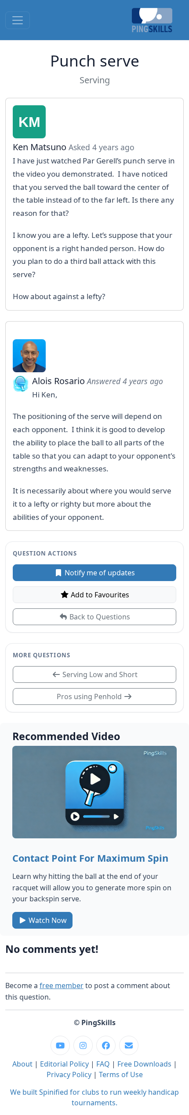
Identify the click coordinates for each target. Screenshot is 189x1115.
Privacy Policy (69, 1074)
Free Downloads (144, 1064)
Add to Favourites (99, 595)
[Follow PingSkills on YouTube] (60, 1045)
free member (62, 985)
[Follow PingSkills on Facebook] (106, 1045)
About (22, 1064)
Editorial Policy (64, 1064)
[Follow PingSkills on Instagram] (83, 1045)
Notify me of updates (99, 573)
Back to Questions (99, 617)
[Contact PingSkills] (128, 1045)
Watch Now (47, 920)
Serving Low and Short (99, 674)
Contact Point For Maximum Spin (90, 858)
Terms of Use (121, 1074)
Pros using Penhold (90, 696)
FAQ (103, 1064)
